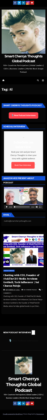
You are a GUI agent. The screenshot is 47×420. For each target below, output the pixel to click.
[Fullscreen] (40, 207)
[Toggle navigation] (43, 80)
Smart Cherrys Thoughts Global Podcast (23, 384)
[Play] (7, 207)
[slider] (22, 206)
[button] (38, 80)
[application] (23, 198)
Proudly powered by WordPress (13, 414)
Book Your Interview (23, 165)
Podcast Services (9, 271)
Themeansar (40, 414)
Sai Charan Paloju (30, 290)
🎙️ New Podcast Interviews (23, 115)
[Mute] (37, 207)
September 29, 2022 (12, 290)
